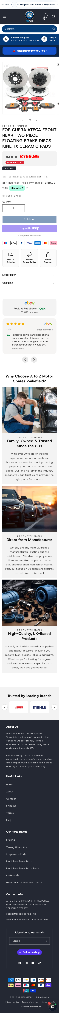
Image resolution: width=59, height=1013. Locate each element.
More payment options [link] (29, 235)
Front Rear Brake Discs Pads (22, 868)
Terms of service (30, 1002)
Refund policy (42, 997)
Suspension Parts (16, 854)
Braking (10, 840)
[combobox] (29, 28)
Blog (8, 820)
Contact (11, 798)
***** (27, 329)
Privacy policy (12, 1002)
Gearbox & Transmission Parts (24, 882)
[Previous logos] (5, 707)
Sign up (45, 18)
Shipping (21, 177)
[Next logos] (54, 707)
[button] (4, 16)
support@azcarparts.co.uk (21, 913)
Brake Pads (12, 875)
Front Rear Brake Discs (19, 861)
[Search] (53, 28)
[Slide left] (22, 120)
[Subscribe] (46, 941)
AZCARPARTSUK (25, 997)
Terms (10, 813)
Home (9, 784)
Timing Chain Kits (16, 847)
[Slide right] (36, 120)
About (9, 791)
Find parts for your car (29, 51)
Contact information (31, 1006)
